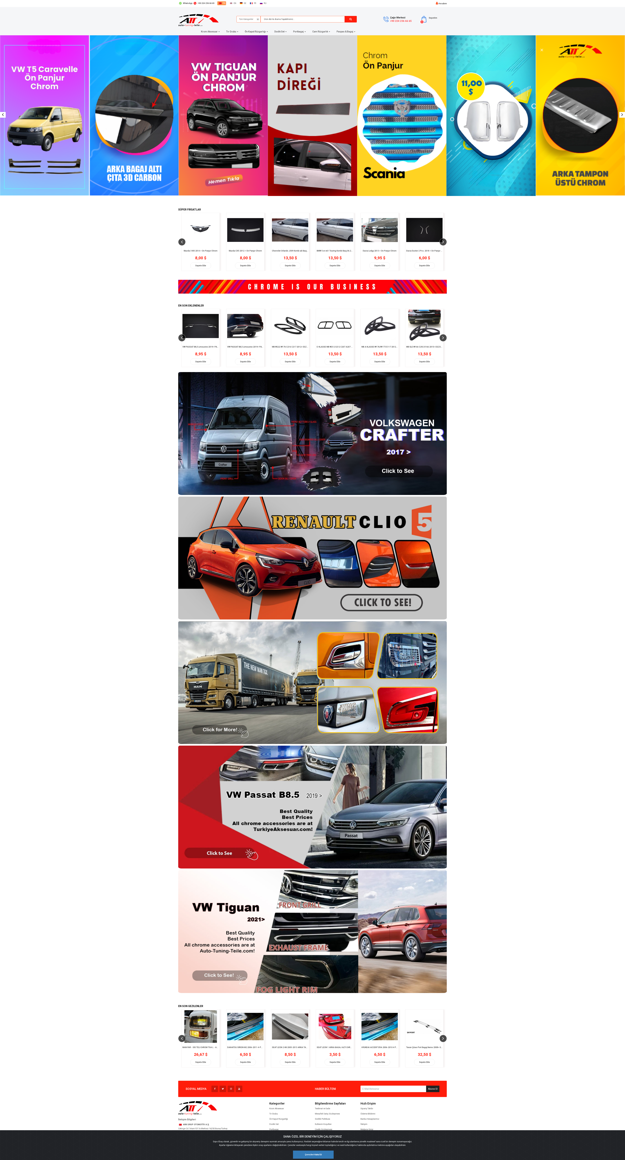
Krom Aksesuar (276, 1108)
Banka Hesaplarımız (370, 1119)
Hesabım (442, 3)
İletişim (364, 1124)
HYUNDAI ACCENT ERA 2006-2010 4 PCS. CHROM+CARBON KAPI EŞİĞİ (335, 1047)
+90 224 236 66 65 (401, 21)
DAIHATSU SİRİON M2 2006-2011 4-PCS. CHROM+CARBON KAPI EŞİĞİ (200, 1047)
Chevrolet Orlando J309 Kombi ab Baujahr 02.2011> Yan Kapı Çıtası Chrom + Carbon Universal (200, 251)
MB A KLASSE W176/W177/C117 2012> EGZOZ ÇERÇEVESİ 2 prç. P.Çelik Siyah (335, 347)
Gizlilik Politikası (322, 1119)
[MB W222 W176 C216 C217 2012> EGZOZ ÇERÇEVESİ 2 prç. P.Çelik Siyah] (245, 326)
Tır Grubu (273, 1113)
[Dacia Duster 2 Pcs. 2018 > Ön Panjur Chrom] (335, 230)
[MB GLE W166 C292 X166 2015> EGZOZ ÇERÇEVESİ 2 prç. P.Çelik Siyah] (379, 326)
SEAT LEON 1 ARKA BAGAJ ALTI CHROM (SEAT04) (290, 1047)
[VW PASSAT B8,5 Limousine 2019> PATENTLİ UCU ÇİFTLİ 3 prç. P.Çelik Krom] (200, 326)
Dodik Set (274, 1124)
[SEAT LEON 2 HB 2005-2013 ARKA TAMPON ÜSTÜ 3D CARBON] (245, 1026)
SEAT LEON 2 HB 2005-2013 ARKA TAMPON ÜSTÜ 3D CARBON (245, 1047)
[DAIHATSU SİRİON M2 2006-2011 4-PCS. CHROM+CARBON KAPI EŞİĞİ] (200, 1026)
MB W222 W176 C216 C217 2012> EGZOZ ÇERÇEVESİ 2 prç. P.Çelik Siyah (245, 347)
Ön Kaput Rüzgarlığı (278, 1119)
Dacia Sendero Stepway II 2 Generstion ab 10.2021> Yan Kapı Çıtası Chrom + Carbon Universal (424, 1047)
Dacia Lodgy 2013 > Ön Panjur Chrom (290, 251)
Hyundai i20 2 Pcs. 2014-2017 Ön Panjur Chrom (424, 251)
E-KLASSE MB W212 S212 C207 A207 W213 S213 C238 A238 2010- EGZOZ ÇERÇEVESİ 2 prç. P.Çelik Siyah (290, 347)
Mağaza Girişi (367, 1129)
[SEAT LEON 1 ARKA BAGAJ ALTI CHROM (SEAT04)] (290, 1026)
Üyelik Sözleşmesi (323, 1129)
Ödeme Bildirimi (368, 1113)
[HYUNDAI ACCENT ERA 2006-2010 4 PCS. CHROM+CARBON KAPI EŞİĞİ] (335, 1026)
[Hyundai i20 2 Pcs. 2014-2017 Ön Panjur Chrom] (424, 230)
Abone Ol (433, 1089)
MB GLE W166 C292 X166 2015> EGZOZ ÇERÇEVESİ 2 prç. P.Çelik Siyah (379, 347)
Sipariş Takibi (367, 1108)
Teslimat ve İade (322, 1108)
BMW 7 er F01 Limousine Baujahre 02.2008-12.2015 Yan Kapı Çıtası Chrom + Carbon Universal (379, 251)
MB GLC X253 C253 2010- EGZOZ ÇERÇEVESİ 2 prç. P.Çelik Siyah (424, 347)
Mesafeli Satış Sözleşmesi (327, 1113)
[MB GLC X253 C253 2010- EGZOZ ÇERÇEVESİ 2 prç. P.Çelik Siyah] (424, 326)
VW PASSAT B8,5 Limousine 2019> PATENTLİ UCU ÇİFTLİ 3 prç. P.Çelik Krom (200, 347)
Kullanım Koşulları (323, 1124)
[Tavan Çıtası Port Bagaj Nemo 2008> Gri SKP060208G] (379, 1026)
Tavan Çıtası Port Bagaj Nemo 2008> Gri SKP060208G (379, 1047)
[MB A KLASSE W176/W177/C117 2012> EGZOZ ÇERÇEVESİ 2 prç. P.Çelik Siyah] (335, 326)
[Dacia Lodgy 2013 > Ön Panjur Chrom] (290, 230)
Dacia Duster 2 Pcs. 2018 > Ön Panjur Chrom (335, 251)
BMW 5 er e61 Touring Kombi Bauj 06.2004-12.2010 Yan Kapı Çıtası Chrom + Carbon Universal (245, 251)
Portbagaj (273, 1129)
